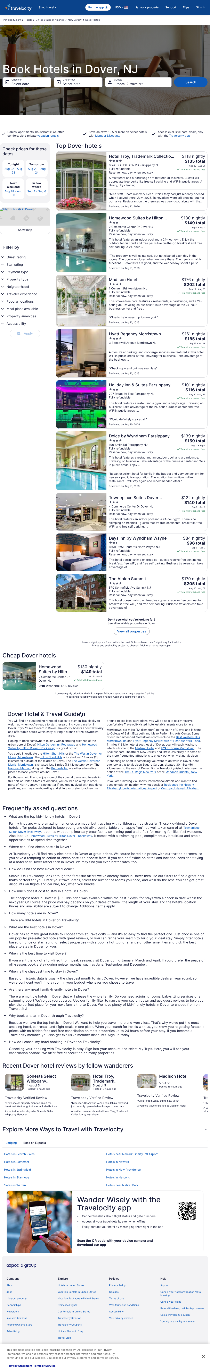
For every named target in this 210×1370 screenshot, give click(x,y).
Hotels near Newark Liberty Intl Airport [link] (132, 1154)
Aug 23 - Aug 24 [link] (37, 170)
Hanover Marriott (19, 768)
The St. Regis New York (140, 772)
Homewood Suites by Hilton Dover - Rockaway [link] (61, 836)
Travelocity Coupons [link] (70, 1324)
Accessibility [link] (116, 1311)
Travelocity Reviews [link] (69, 1318)
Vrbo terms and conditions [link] (124, 1304)
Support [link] (164, 1285)
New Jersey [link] (75, 19)
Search (190, 82)
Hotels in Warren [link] (15, 1185)
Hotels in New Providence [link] (123, 1169)
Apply (25, 333)
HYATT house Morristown (177, 748)
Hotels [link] (28, 19)
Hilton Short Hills (54, 753)
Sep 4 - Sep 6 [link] (36, 191)
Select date (20, 84)
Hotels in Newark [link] (117, 1161)
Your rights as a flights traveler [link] (177, 1321)
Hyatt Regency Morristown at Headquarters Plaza (166, 740)
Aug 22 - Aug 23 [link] (13, 170)
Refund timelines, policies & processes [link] (182, 1308)
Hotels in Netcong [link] (118, 1177)
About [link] (10, 1285)
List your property (147, 7)
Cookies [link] (114, 1291)
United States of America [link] (50, 19)
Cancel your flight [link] (170, 1301)
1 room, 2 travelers (128, 84)
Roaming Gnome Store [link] (19, 1324)
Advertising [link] (13, 1331)
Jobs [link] (9, 1291)
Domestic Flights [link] (67, 1304)
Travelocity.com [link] (11, 19)
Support (170, 7)
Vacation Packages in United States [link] (78, 1298)
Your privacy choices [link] (121, 1318)
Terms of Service (44, 1365)
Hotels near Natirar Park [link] (122, 1185)
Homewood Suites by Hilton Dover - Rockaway (52, 746)
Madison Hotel (144, 748)
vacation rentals (48, 135)
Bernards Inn (59, 768)
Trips (186, 7)
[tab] (11, 1142)
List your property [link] (17, 1298)
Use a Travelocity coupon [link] (175, 1314)
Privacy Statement (20, 1365)
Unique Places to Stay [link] (70, 1331)
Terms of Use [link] (116, 1298)
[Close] (203, 1356)
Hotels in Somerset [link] (16, 1161)
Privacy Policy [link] (117, 1285)
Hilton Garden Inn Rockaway (56, 744)
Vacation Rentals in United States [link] (77, 1291)
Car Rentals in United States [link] (74, 1311)
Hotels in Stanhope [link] (16, 1177)
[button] (105, 1129)
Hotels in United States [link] (71, 1285)
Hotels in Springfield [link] (17, 1169)
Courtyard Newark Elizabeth (180, 788)
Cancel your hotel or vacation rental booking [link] (180, 1293)
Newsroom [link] (13, 1311)
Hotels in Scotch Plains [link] (19, 1154)
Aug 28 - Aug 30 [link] (13, 193)
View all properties (131, 631)
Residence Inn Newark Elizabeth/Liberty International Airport (150, 786)
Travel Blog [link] (64, 1337)
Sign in (200, 7)
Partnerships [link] (14, 1304)
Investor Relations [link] (17, 1318)
